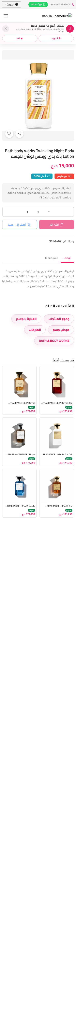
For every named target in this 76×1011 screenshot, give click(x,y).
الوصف (67, 258)
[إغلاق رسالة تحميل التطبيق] (5, 28)
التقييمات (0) (51, 258)
